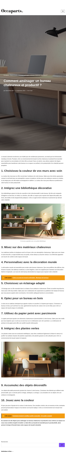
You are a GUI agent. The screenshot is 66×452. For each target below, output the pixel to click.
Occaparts (6, 75)
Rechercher (4, 441)
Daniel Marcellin (10, 90)
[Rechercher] (62, 445)
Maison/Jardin (13, 75)
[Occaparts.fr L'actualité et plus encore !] (12, 11)
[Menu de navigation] (63, 11)
